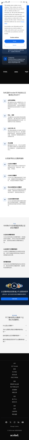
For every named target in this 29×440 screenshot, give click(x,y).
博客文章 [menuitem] (14, 392)
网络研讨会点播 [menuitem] (14, 384)
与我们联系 (14, 298)
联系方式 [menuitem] (14, 402)
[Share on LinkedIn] (18, 422)
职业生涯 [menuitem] (14, 374)
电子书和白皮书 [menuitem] (14, 387)
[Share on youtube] (23, 422)
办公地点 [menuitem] (14, 371)
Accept (14, 41)
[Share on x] (10, 422)
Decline (14, 45)
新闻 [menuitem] (14, 369)
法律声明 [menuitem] (14, 411)
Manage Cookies (14, 426)
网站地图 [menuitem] (14, 414)
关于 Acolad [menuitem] (14, 366)
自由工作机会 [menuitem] (14, 377)
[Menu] (26, 2)
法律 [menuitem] (14, 408)
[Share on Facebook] (6, 422)
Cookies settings (14, 37)
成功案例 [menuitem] (14, 389)
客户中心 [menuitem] (14, 399)
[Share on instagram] (14, 422)
